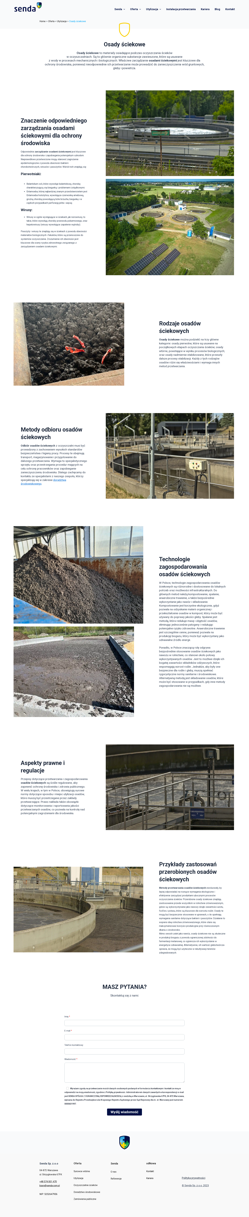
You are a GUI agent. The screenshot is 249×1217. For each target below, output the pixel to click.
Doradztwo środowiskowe (87, 1192)
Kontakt (230, 9)
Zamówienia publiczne (85, 1199)
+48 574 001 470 (48, 1181)
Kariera (205, 9)
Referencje (116, 1178)
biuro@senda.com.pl (49, 1185)
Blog (217, 9)
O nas (113, 1171)
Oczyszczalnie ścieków (86, 1185)
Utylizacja (152, 9)
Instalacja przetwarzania (181, 9)
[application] (123, 9)
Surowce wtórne (82, 1171)
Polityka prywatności (193, 1177)
